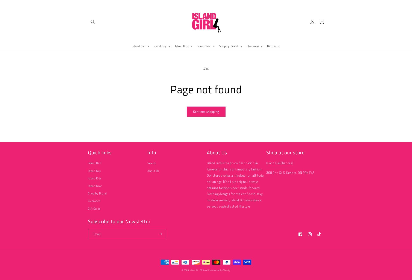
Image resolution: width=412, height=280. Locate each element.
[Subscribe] (160, 234)
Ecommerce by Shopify (219, 270)
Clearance (94, 201)
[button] (92, 22)
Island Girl (94, 163)
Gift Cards (94, 208)
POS (202, 270)
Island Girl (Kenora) (279, 163)
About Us (153, 171)
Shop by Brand (97, 193)
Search (151, 163)
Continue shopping (206, 112)
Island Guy (94, 171)
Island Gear (95, 186)
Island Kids (94, 178)
